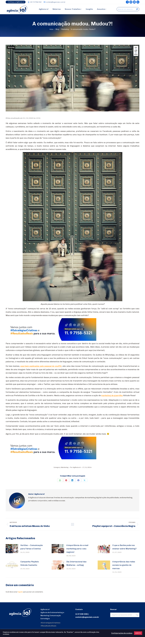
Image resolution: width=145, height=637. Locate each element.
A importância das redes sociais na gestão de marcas (123, 565)
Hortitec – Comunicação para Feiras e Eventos (31, 547)
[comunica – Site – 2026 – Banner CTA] (51, 340)
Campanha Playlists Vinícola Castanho (29, 563)
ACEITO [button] (138, 633)
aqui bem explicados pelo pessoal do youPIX (41, 366)
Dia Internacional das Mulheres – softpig (76, 563)
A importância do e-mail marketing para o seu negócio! (77, 548)
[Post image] (12, 548)
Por (75, 467)
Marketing (11, 47)
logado (20, 592)
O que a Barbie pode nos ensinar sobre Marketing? (124, 547)
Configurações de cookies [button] (121, 633)
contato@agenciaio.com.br (55, 2)
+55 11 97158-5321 (35, 2)
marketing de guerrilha (112, 395)
